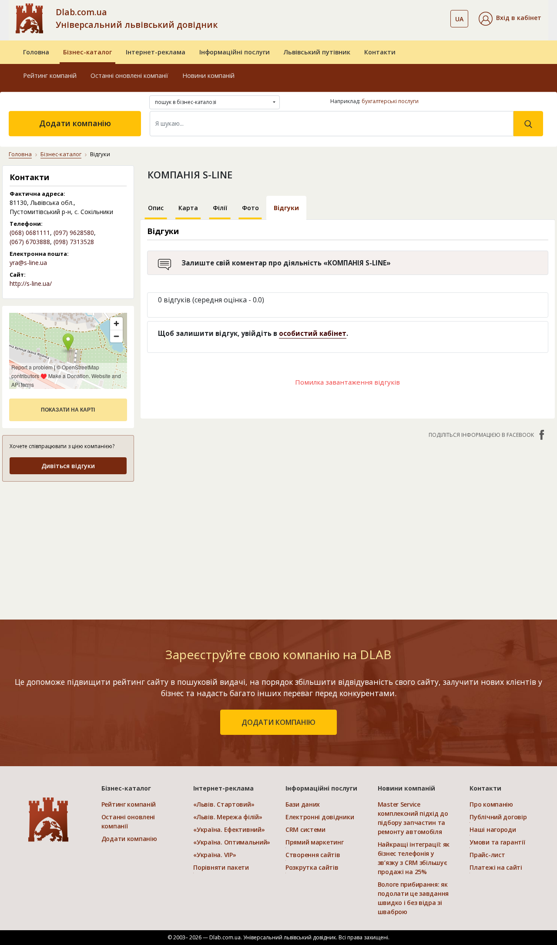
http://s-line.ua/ (31, 283)
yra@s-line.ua (28, 262)
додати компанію (278, 722)
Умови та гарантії (497, 842)
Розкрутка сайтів (312, 867)
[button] (510, 18)
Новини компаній (208, 75)
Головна (36, 52)
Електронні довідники (319, 817)
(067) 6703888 (30, 242)
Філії (220, 208)
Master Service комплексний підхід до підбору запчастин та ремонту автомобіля (413, 818)
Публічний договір (498, 817)
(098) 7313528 (74, 242)
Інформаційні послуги (234, 52)
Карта (188, 208)
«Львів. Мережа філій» (227, 817)
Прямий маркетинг (314, 842)
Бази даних (302, 804)
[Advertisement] (68, 544)
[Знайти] (528, 123)
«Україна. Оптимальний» (231, 842)
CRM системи (305, 829)
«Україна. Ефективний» (229, 829)
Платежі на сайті (496, 867)
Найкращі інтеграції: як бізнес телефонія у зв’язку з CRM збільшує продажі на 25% (414, 858)
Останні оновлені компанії (129, 75)
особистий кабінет (312, 333)
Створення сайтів (312, 855)
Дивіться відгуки (68, 466)
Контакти (380, 52)
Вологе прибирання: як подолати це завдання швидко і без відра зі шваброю (413, 898)
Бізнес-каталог (87, 52)
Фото (250, 208)
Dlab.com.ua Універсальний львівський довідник (137, 18)
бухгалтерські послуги (390, 101)
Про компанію (491, 804)
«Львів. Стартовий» (223, 804)
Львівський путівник (317, 52)
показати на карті (68, 410)
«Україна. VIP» (214, 855)
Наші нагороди (493, 829)
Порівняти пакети (221, 867)
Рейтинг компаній (50, 75)
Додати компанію (75, 123)
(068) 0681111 (30, 232)
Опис (156, 208)
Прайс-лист (487, 855)
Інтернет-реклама (155, 52)
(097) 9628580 (74, 232)
